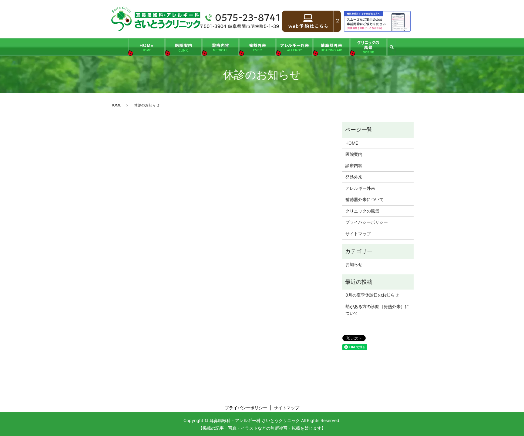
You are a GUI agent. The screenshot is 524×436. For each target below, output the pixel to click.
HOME (115, 105)
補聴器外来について (364, 199)
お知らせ (353, 264)
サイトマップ (358, 233)
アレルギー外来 (360, 188)
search (391, 47)
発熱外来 (353, 176)
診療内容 (353, 165)
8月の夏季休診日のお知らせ (372, 294)
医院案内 (353, 154)
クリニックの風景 (362, 210)
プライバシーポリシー (366, 222)
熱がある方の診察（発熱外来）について (377, 310)
